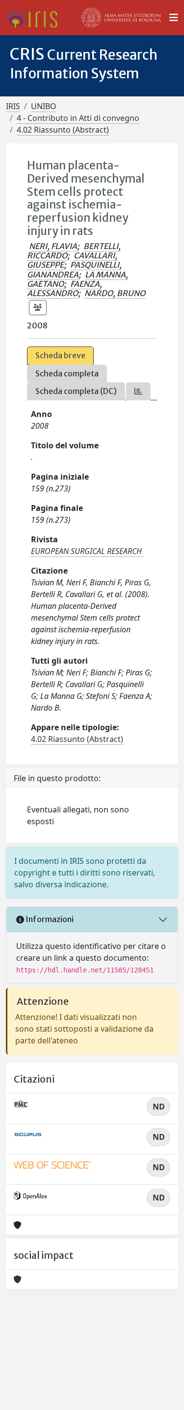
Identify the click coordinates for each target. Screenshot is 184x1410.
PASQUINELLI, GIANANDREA (74, 269)
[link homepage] (35, 17)
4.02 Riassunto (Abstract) (63, 129)
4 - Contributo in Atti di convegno (78, 118)
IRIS (13, 106)
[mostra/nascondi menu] (173, 18)
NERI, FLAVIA (53, 246)
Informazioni (49, 919)
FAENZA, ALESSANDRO (64, 288)
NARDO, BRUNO (114, 293)
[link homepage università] (121, 17)
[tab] (138, 391)
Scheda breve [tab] (60, 355)
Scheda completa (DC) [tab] (76, 391)
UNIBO (43, 106)
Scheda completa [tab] (67, 373)
